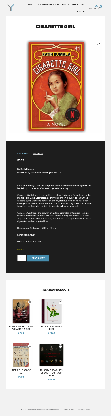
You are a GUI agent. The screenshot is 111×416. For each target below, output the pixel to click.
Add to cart (38, 258)
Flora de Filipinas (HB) (51, 328)
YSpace (65, 4)
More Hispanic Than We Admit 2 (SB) (21, 328)
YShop (75, 4)
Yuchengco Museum (48, 4)
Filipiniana (38, 153)
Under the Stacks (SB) (21, 371)
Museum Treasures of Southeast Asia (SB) (51, 372)
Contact (81, 11)
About (31, 4)
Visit (83, 4)
